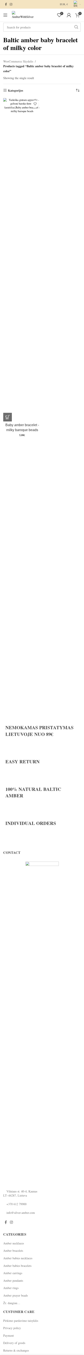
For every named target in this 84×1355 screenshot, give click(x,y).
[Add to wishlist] (35, 104)
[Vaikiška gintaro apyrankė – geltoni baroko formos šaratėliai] (22, 259)
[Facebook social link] (5, 4)
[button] (7, 417)
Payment (8, 1335)
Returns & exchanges (16, 1350)
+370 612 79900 (16, 1204)
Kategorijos (15, 90)
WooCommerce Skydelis (18, 61)
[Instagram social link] (11, 4)
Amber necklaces (13, 1243)
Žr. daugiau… (11, 1303)
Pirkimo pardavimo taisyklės (20, 1321)
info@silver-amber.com (20, 1213)
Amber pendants (13, 1280)
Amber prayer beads (15, 1295)
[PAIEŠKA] (76, 27)
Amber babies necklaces (17, 1258)
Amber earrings (12, 1273)
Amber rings (11, 1288)
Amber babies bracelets (17, 1266)
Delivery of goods (14, 1343)
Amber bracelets (13, 1251)
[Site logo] (23, 15)
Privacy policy (12, 1328)
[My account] (69, 15)
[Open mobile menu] (5, 15)
